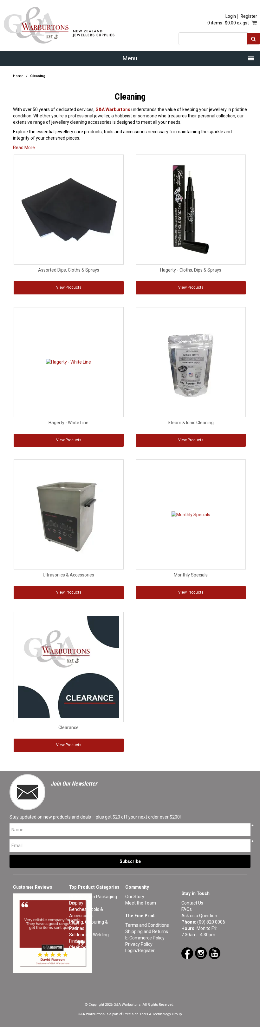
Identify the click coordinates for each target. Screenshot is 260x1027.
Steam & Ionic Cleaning (191, 422)
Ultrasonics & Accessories (68, 574)
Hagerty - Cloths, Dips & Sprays (190, 270)
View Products (68, 287)
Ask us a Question (199, 915)
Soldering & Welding (89, 934)
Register (249, 16)
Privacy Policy (139, 944)
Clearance (68, 727)
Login (230, 16)
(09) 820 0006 (211, 922)
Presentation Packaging (93, 896)
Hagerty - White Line (68, 422)
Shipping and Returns (146, 931)
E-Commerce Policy (145, 937)
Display (76, 902)
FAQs (186, 909)
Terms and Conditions (147, 925)
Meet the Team (140, 902)
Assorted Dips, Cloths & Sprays (68, 270)
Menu (130, 58)
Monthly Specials (191, 574)
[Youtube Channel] (214, 952)
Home (18, 76)
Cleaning (78, 947)
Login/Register (140, 950)
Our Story (134, 896)
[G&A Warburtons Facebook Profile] (187, 952)
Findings (77, 941)
